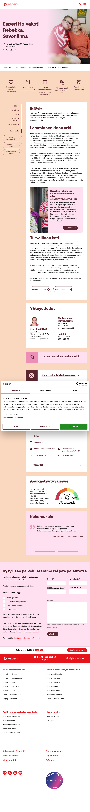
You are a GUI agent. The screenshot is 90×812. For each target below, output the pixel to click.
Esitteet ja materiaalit (15, 119)
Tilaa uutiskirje (10, 756)
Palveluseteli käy (61, 290)
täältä (36, 632)
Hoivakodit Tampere (11, 686)
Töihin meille (53, 712)
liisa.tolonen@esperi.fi (39, 339)
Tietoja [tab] (74, 390)
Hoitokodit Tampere (54, 695)
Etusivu (6, 67)
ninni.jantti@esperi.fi (66, 328)
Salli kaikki (74, 427)
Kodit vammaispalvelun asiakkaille (20, 712)
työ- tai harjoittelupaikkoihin (16, 602)
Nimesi (50, 579)
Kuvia (17, 114)
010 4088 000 (37, 650)
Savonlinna (32, 67)
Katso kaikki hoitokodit (55, 699)
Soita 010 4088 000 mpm (45, 658)
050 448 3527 (63, 326)
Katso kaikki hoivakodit (12, 695)
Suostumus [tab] (15, 390)
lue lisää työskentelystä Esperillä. (27, 638)
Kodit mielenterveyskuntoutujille (63, 670)
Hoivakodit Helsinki (10, 674)
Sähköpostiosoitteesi (56, 588)
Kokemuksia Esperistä (14, 751)
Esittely (16, 106)
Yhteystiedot (11, 50)
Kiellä (16, 427)
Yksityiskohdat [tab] (45, 390)
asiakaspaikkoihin (13, 598)
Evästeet (50, 760)
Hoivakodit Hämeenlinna (12, 678)
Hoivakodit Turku (9, 691)
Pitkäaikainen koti (39, 290)
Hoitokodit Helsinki (54, 674)
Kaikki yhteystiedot (74, 658)
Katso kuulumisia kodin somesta (59, 375)
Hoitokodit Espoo (53, 678)
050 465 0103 (63, 339)
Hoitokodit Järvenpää (11, 716)
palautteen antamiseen (15, 605)
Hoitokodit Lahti (9, 721)
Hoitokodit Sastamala (11, 725)
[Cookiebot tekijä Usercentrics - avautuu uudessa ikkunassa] (77, 384)
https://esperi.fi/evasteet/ (13, 417)
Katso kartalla (11, 46)
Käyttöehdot (52, 756)
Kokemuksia (14, 131)
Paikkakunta (74, 579)
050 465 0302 (64, 337)
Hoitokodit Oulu (53, 686)
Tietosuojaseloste (55, 751)
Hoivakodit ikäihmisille (14, 670)
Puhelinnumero (75, 588)
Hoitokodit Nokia (53, 682)
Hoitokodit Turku (53, 691)
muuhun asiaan (12, 609)
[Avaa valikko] (84, 4)
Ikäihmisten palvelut (18, 67)
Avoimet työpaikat (54, 716)
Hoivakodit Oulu (9, 682)
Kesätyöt (50, 721)
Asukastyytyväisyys (13, 126)
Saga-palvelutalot (10, 699)
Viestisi (50, 601)
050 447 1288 (35, 337)
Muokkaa (43, 427)
